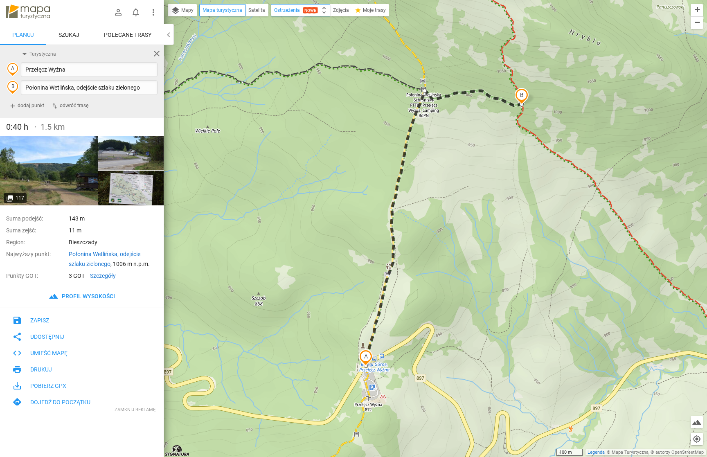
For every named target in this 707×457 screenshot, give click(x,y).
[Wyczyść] (157, 54)
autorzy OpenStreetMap (679, 452)
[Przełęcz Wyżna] (49, 170)
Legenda (596, 452)
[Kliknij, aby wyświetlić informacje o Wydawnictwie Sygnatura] (177, 450)
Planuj (23, 35)
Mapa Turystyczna (630, 452)
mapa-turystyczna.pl (28, 12)
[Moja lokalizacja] (697, 439)
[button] (366, 357)
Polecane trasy (127, 35)
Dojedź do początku (60, 402)
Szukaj (69, 35)
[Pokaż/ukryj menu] (153, 12)
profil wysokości (88, 296)
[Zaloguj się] (118, 12)
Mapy (187, 10)
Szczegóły (103, 275)
